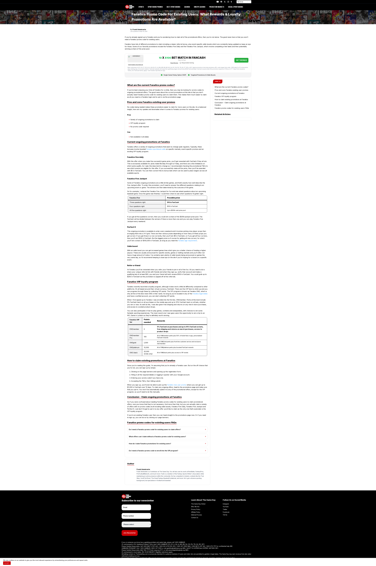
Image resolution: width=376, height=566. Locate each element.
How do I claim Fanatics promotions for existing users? (150, 444)
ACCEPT (6, 563)
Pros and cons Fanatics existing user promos (231, 90)
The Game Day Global (198, 504)
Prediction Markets (216, 7)
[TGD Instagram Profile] (228, 2)
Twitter (225, 509)
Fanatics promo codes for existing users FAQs (232, 108)
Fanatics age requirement (187, 241)
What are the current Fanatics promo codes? (231, 87)
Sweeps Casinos (199, 7)
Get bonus (241, 60)
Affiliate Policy (195, 512)
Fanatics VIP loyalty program (225, 96)
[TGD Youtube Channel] (217, 2)
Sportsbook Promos (155, 7)
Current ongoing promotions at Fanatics (229, 93)
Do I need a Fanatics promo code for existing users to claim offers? (155, 429)
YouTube (226, 506)
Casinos (187, 7)
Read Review (174, 63)
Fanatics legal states (200, 294)
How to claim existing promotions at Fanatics (231, 99)
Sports (141, 7)
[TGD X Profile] (225, 2)
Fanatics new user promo (176, 385)
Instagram (226, 504)
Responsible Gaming (188, 63)
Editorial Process (196, 515)
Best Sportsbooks (173, 7)
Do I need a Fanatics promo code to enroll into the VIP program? (153, 451)
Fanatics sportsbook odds (155, 149)
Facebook (226, 512)
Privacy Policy (195, 509)
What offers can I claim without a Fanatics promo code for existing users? (157, 437)
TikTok (225, 515)
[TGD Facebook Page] (221, 2)
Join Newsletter (129, 533)
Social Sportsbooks (235, 7)
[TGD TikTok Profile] (231, 2)
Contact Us (194, 517)
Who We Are (195, 506)
